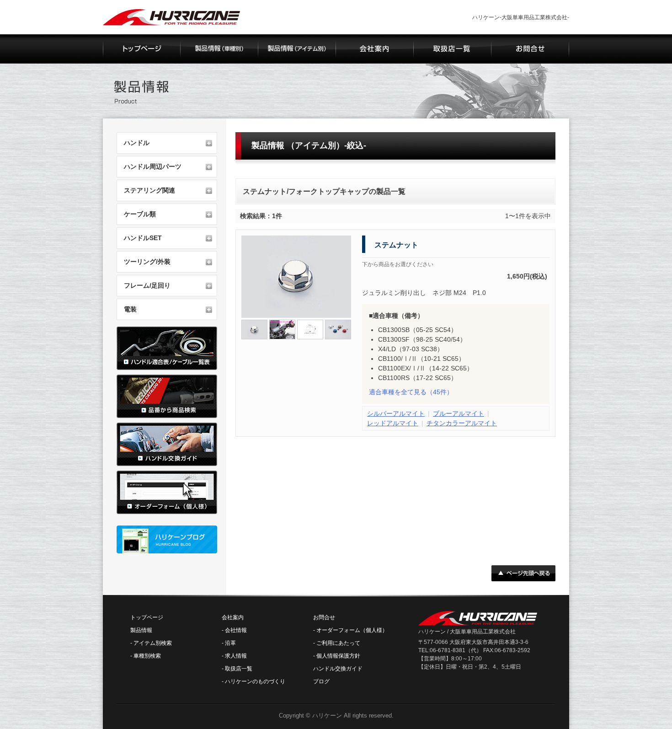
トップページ (146, 617)
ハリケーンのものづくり (255, 681)
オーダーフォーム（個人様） (352, 630)
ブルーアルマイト (458, 413)
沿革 (230, 643)
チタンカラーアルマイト (462, 423)
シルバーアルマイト (396, 413)
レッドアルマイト (392, 423)
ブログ (321, 681)
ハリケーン (327, 715)
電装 (130, 309)
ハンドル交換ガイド (338, 668)
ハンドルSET (143, 237)
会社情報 (236, 630)
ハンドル (136, 142)
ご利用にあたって (338, 643)
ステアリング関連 (149, 190)
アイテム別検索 (152, 643)
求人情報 (236, 656)
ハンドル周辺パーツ (152, 166)
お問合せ (324, 617)
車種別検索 (147, 656)
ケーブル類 (140, 214)
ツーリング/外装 (147, 261)
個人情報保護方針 (338, 656)
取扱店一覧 (238, 668)
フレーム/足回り (147, 285)
